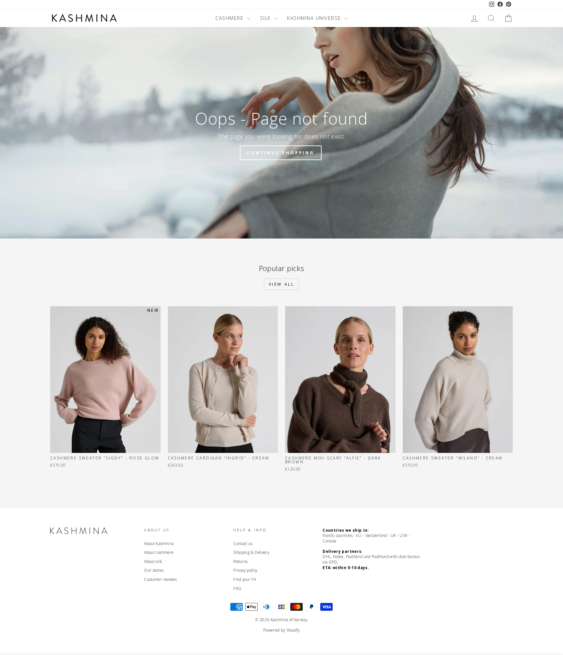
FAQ (237, 588)
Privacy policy (245, 570)
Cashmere (230, 18)
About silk (153, 561)
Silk (266, 18)
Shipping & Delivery (251, 552)
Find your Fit (244, 579)
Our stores (154, 570)
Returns (240, 561)
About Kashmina (159, 543)
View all (282, 284)
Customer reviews (160, 579)
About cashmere (158, 552)
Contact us (243, 543)
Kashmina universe (315, 18)
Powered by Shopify (281, 630)
